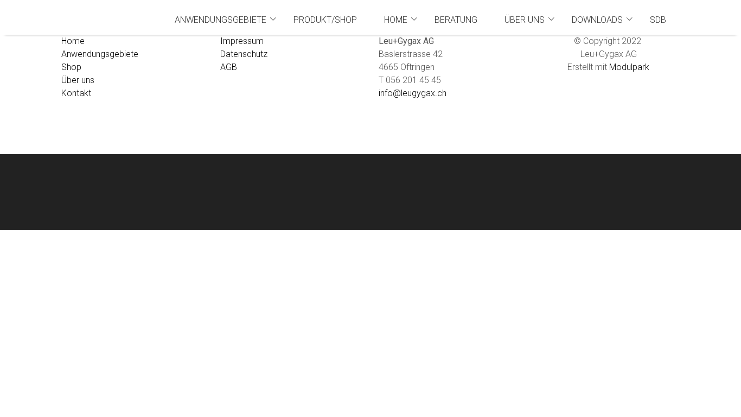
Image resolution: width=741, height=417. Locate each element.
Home (395, 20)
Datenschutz (243, 54)
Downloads (597, 20)
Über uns (524, 20)
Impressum (242, 41)
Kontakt (76, 93)
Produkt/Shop (325, 20)
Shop (71, 67)
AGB (228, 67)
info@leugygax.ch (412, 93)
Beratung (456, 20)
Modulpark (629, 67)
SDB (658, 20)
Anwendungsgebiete (220, 20)
